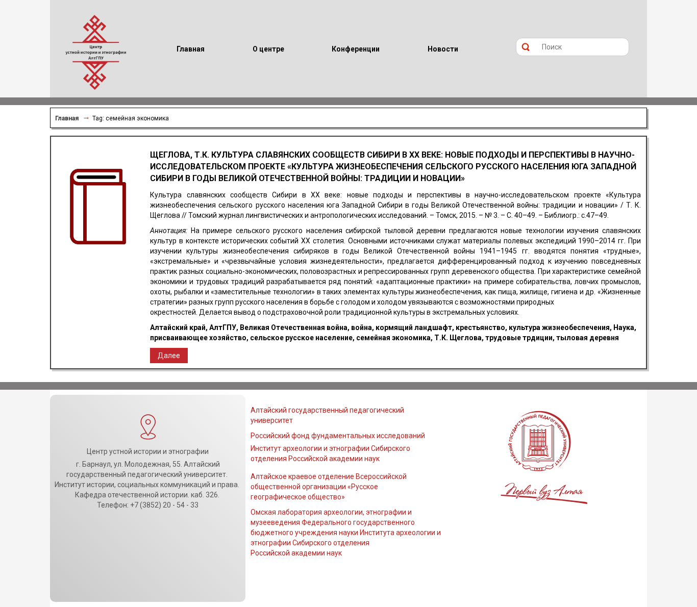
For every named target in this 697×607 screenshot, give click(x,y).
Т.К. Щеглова (458, 338)
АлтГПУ (222, 327)
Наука (623, 327)
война (361, 327)
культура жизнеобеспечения (559, 327)
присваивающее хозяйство (198, 338)
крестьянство (480, 327)
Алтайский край (178, 327)
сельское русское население (301, 338)
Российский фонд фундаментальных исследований (338, 436)
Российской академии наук (296, 553)
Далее (169, 355)
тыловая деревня (587, 338)
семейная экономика (393, 338)
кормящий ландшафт (414, 327)
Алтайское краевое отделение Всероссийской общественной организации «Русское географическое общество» (329, 486)
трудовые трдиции (519, 338)
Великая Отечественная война (293, 327)
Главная (67, 118)
